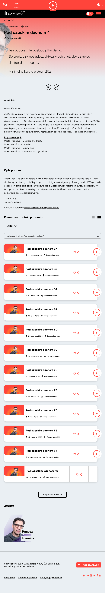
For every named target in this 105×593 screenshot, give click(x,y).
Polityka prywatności (51, 577)
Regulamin (9, 577)
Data (9, 226)
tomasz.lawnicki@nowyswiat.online (41, 207)
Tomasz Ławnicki (14, 37)
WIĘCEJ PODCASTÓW (52, 494)
